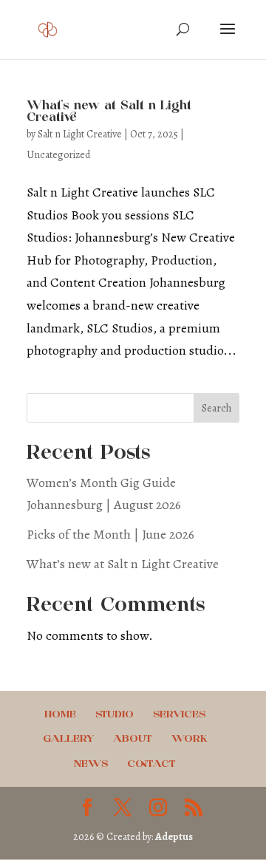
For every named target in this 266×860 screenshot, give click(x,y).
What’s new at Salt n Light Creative (123, 564)
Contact (151, 764)
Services (179, 714)
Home (60, 714)
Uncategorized (58, 155)
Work (189, 739)
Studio (114, 714)
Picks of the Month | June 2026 (110, 534)
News (91, 764)
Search (216, 408)
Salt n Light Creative (80, 134)
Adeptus (174, 837)
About (132, 739)
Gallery (68, 739)
